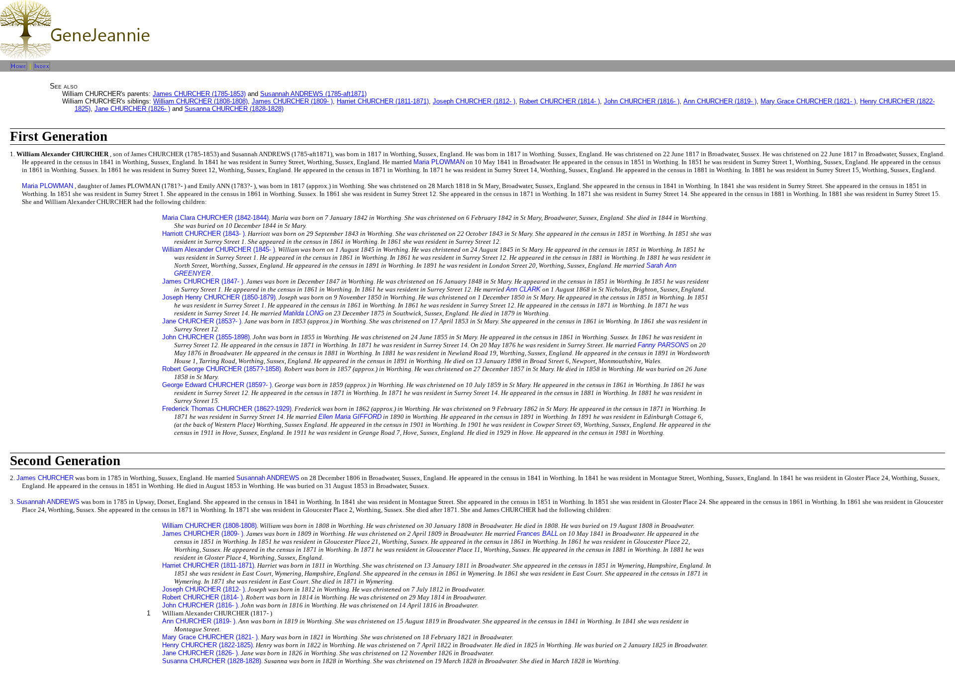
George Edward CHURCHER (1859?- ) (217, 385)
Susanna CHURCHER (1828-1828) (234, 108)
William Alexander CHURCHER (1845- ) (218, 249)
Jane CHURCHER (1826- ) (132, 108)
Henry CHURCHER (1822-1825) (207, 645)
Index (41, 66)
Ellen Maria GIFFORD (350, 416)
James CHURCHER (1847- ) (202, 281)
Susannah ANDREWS (267, 478)
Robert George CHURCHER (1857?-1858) (221, 369)
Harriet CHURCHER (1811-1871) (383, 101)
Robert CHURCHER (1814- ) (559, 101)
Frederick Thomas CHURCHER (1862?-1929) (226, 408)
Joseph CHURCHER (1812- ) (474, 101)
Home (18, 66)
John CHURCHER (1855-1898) (206, 337)
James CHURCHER (45, 478)
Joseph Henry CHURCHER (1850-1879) (219, 297)
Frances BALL (537, 533)
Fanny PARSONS (663, 345)
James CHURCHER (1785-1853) (199, 94)
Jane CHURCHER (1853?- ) (201, 321)
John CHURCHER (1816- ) (641, 101)
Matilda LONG (303, 313)
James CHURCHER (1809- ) (292, 101)
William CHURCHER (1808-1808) (200, 101)
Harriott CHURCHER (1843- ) (203, 233)
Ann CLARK (523, 289)
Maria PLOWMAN (439, 162)
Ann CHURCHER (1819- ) (720, 101)
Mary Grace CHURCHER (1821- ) (808, 101)
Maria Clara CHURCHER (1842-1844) (215, 217)
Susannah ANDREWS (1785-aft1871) (313, 94)
